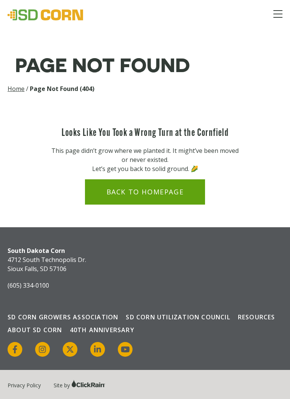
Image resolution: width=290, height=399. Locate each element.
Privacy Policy (24, 385)
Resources (256, 317)
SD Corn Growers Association (63, 317)
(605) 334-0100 (28, 285)
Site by (62, 385)
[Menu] (277, 15)
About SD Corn (35, 330)
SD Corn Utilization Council (178, 317)
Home (16, 89)
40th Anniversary (102, 330)
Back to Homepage (145, 191)
